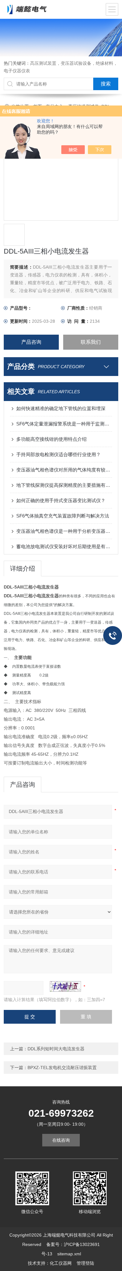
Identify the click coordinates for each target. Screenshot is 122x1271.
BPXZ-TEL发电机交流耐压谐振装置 (62, 1067)
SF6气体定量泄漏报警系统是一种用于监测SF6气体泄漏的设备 (64, 423)
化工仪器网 (61, 1263)
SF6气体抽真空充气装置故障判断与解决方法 (62, 515)
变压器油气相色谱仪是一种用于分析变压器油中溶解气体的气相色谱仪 (64, 531)
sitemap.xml (69, 1253)
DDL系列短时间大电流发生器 (56, 1048)
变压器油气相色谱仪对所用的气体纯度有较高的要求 (64, 469)
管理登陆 (85, 1263)
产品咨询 (31, 342)
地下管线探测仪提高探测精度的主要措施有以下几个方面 (64, 485)
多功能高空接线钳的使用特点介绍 (51, 439)
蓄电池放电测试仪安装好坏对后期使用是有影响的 (64, 546)
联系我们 (91, 342)
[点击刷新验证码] (65, 986)
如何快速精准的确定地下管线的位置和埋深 (60, 408)
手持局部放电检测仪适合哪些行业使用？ (58, 454)
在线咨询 (61, 1140)
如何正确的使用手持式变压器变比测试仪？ (60, 500)
